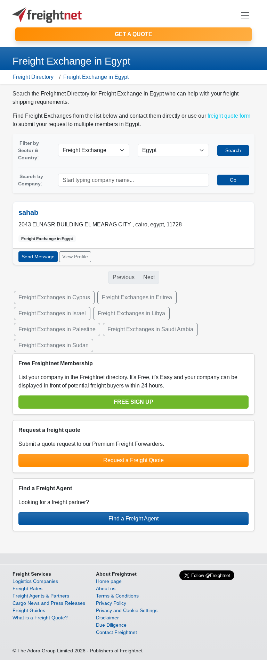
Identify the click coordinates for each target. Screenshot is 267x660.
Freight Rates (27, 588)
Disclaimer (107, 617)
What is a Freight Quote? (40, 617)
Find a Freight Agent (133, 518)
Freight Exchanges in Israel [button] (52, 313)
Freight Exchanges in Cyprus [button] (54, 297)
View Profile (75, 256)
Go (233, 180)
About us (105, 588)
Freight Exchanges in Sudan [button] (53, 345)
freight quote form (229, 116)
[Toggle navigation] (245, 15)
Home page (109, 581)
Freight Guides (29, 610)
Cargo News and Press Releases (49, 603)
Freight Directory (33, 77)
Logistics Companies (35, 581)
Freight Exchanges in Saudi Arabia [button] (150, 329)
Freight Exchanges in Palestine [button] (57, 329)
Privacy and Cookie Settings (126, 610)
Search (233, 150)
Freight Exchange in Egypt (96, 77)
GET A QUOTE (133, 34)
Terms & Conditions (117, 596)
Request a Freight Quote (133, 460)
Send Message (38, 256)
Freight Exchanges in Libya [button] (131, 313)
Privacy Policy (111, 603)
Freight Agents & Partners (41, 596)
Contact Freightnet (116, 632)
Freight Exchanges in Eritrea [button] (137, 297)
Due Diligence (111, 625)
